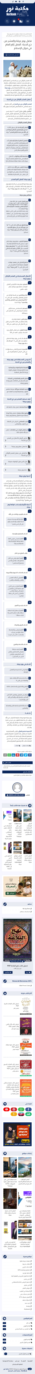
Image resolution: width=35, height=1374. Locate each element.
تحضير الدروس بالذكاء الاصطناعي (21, 1282)
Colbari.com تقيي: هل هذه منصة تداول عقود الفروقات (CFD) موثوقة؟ (18, 830)
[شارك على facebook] (30, 754)
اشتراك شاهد (26, 1300)
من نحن (17, 1361)
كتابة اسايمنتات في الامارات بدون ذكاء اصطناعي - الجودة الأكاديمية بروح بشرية (8, 831)
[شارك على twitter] (26, 754)
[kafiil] (28, 1114)
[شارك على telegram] (21, 754)
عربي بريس (27, 1279)
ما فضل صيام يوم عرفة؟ (19, 446)
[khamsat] (14, 1114)
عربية (27, 972)
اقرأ (30, 1369)
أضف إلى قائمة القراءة (13, 55)
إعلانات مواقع (19, 34)
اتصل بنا (23, 1361)
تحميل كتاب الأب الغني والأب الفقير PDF (12, 1025)
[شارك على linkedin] (13, 754)
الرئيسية (30, 1361)
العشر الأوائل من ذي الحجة (23, 104)
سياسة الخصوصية (8, 1361)
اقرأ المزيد (7, 972)
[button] (14, 21)
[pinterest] (19, 1)
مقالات (16, 745)
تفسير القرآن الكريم (17, 1342)
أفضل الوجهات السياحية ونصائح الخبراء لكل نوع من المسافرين (28, 829)
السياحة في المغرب (25, 1291)
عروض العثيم (26, 1288)
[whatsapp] (21, 1109)
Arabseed (27, 1309)
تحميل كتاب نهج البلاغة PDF (17, 966)
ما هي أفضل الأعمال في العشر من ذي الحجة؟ (18, 439)
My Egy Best (26, 908)
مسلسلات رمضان (25, 911)
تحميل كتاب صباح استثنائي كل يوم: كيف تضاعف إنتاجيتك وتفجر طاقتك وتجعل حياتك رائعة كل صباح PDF (11, 1087)
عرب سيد (27, 1303)
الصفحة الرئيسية (28, 34)
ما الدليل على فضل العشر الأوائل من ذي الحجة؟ (18, 454)
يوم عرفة (7, 88)
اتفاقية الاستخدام (18, 1364)
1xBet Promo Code (24, 985)
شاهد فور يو (26, 1273)
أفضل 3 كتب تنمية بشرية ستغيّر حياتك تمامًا (28, 859)
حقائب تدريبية (26, 1264)
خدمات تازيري (26, 1267)
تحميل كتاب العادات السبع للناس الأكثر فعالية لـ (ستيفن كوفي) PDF (11, 1066)
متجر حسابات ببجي (25, 1294)
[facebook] (23, 1)
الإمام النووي (17, 1326)
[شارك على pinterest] (17, 754)
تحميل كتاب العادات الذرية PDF (11, 1005)
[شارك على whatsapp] (9, 754)
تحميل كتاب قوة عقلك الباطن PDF (12, 1046)
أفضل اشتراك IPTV (24, 1297)
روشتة (28, 1306)
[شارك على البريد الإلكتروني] (5, 754)
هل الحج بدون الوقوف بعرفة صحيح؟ (19, 463)
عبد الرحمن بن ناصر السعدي (17, 1329)
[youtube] (16, 1)
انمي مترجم (27, 1285)
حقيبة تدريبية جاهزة (25, 1261)
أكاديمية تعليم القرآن (25, 731)
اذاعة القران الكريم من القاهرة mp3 (20, 1276)
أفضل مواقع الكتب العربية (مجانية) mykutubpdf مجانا (18, 860)
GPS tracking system (24, 1270)
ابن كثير (17, 1323)
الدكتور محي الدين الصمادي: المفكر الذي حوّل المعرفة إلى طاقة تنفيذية (8, 862)
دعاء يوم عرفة (22, 470)
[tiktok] (13, 1)
